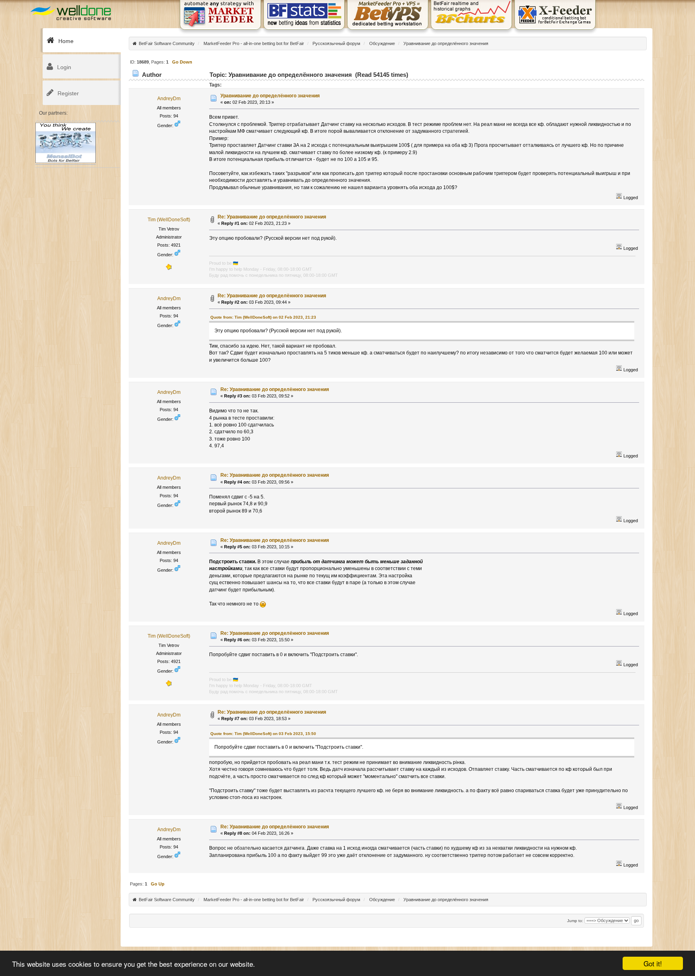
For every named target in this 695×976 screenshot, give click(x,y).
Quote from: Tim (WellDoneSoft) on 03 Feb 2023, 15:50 (263, 733)
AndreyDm (169, 98)
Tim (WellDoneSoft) (169, 219)
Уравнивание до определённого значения (270, 96)
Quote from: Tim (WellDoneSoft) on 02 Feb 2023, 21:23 (263, 317)
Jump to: (575, 920)
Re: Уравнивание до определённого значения (272, 217)
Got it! (653, 963)
